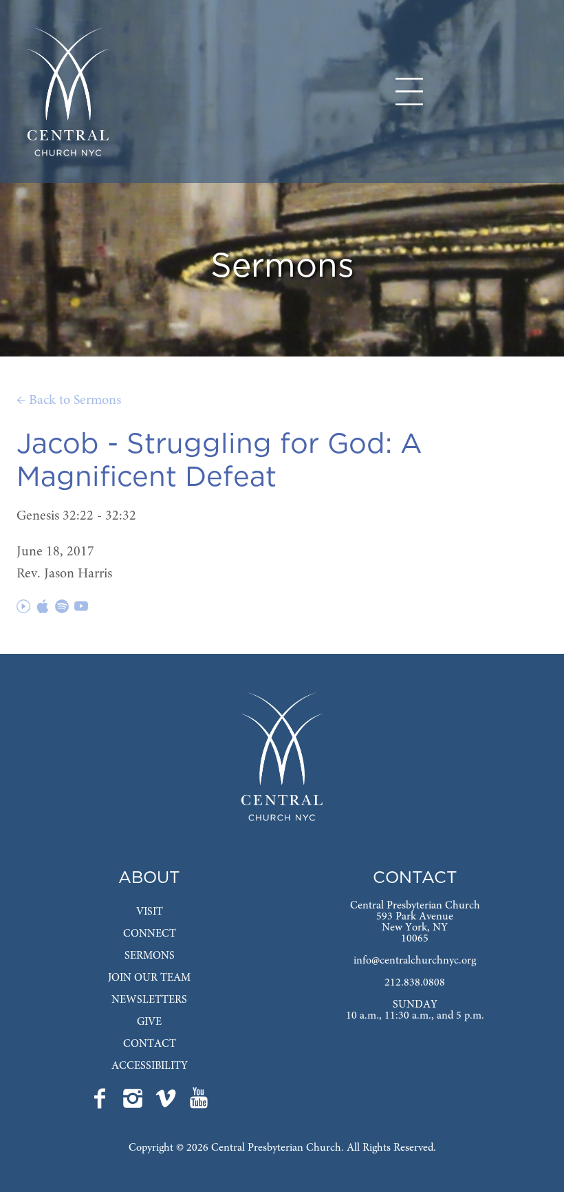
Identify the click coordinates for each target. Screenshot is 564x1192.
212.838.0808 (414, 982)
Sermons (149, 955)
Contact (149, 1044)
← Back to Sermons (69, 400)
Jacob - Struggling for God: (204, 444)
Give (149, 1022)
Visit (149, 911)
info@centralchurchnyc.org (415, 960)
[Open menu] (409, 91)
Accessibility (149, 1066)
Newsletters (149, 999)
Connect (149, 933)
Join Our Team (149, 977)
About (149, 878)
